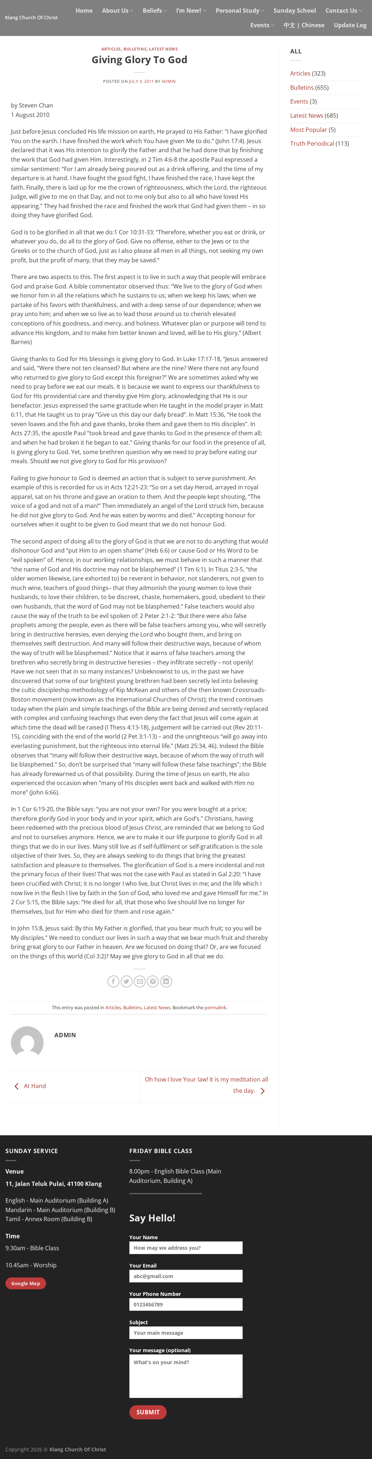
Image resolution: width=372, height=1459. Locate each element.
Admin (169, 81)
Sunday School (295, 11)
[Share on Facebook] (114, 981)
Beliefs (152, 11)
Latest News (163, 49)
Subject (138, 1322)
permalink (215, 1007)
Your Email (143, 1265)
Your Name (143, 1237)
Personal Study (237, 11)
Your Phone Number (155, 1293)
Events (260, 25)
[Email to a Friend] (140, 981)
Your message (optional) (160, 1350)
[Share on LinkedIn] (166, 981)
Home (84, 11)
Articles (111, 49)
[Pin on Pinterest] (153, 981)
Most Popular (308, 130)
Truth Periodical (312, 143)
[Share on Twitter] (127, 981)
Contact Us (341, 11)
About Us (115, 11)
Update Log (350, 25)
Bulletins (135, 49)
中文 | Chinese (304, 25)
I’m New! (188, 11)
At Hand (34, 1086)
